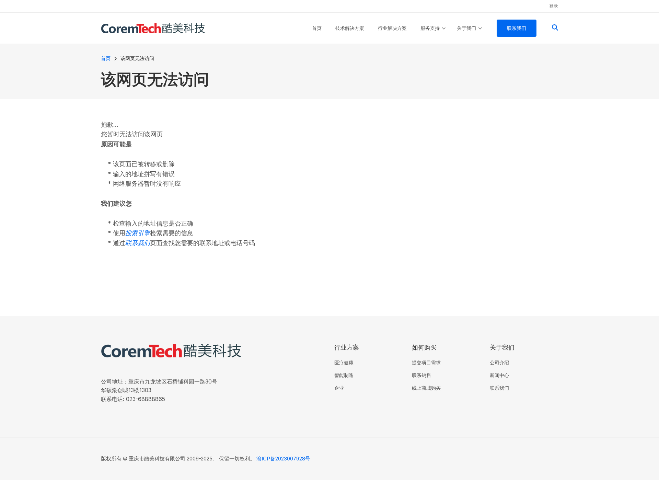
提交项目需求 (426, 362)
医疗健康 (344, 362)
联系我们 (499, 388)
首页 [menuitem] (317, 28)
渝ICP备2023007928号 (283, 458)
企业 (339, 388)
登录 (553, 6)
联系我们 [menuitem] (516, 28)
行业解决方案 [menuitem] (392, 28)
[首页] (153, 27)
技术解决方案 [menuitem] (349, 28)
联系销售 (421, 375)
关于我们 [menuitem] (469, 34)
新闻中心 (499, 375)
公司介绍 (499, 362)
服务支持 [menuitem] (433, 34)
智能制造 (344, 375)
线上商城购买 (426, 388)
